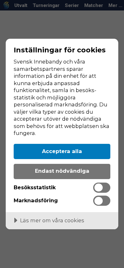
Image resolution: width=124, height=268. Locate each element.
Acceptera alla (62, 151)
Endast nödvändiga (62, 171)
